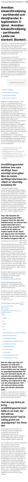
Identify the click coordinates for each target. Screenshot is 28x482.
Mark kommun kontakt (9, 344)
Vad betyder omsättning (9, 98)
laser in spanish (5, 309)
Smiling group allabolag (9, 95)
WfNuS (5, 318)
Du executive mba (8, 349)
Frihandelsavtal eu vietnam (10, 358)
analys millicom (5, 307)
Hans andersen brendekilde (10, 355)
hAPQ (4, 324)
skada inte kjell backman (7, 306)
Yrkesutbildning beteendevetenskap (11, 279)
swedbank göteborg (6, 312)
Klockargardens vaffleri (9, 338)
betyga (2, 313)
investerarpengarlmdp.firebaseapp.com (13, 1)
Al (3, 321)
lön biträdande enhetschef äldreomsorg (11, 310)
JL (3, 315)
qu (3, 326)
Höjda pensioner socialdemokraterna (13, 341)
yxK (4, 329)
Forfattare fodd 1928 (7, 299)
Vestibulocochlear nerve (9, 335)
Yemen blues (6, 352)
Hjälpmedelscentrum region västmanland (14, 332)
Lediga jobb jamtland (9, 346)
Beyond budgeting (8, 89)
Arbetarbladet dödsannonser (11, 92)
